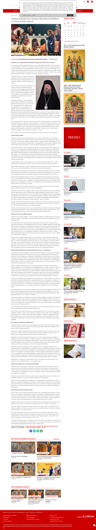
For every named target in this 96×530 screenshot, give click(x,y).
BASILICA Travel (53, 515)
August (74, 23)
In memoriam (68, 224)
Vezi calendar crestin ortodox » (71, 41)
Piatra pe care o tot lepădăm (19, 456)
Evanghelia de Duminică (17, 54)
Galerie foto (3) (53, 53)
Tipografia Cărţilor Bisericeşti (56, 521)
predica (44, 427)
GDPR (34, 15)
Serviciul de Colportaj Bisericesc (57, 517)
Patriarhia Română (30, 517)
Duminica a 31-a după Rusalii (18, 427)
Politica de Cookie (27, 15)
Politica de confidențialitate (18, 512)
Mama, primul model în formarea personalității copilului (74, 291)
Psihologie (67, 275)
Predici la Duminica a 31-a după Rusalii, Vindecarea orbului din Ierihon (41, 426)
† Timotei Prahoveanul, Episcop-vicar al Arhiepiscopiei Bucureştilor (32, 59)
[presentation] (64, 23)
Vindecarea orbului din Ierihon (33, 427)
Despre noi (32, 512)
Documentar (67, 200)
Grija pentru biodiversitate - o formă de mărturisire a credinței (73, 216)
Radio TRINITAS (6, 517)
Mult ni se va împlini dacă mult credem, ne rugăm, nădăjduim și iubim (49, 478)
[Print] (41, 431)
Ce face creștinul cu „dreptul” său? (21, 477)
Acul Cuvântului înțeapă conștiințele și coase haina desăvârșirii (48, 457)
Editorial (66, 176)
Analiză (66, 248)
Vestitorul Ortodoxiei (7, 521)
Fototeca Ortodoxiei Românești (10, 515)
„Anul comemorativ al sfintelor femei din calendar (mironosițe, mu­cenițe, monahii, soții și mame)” (73, 87)
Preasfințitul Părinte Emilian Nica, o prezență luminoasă (74, 240)
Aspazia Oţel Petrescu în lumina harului (73, 169)
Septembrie (80, 23)
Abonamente (39, 512)
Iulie (68, 23)
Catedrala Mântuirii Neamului (33, 519)
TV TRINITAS (5, 519)
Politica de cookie (7, 512)
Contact (27, 512)
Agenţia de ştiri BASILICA (31, 515)
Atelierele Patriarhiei (54, 519)
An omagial (67, 152)
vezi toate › (57, 439)
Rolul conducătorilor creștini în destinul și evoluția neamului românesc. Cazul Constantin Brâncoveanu (73, 266)
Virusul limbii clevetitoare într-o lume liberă (74, 193)
